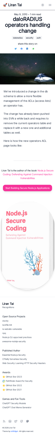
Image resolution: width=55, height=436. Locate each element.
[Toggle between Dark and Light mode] (42, 5)
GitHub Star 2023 (13, 376)
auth (39, 37)
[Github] (22, 421)
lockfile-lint (7, 325)
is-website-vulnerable (12, 329)
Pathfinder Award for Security (19, 381)
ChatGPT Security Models (14, 403)
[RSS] (4, 421)
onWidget (14, 431)
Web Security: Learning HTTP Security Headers (23, 363)
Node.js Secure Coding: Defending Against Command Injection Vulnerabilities (28, 174)
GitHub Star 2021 (13, 389)
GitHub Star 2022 (13, 385)
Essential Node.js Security (14, 355)
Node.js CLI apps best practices (17, 337)
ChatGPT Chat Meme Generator (16, 407)
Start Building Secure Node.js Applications (27, 188)
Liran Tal (8, 304)
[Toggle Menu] (50, 5)
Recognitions (8, 307)
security (29, 37)
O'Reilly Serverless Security (14, 359)
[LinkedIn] (10, 421)
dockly (5, 320)
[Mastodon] (28, 421)
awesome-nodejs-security (14, 341)
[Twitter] (16, 421)
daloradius (17, 37)
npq (4, 333)
